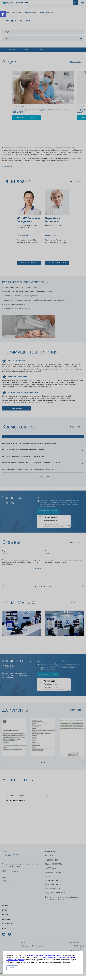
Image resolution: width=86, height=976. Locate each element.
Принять (12, 968)
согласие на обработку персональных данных (44, 955)
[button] (3, 14)
